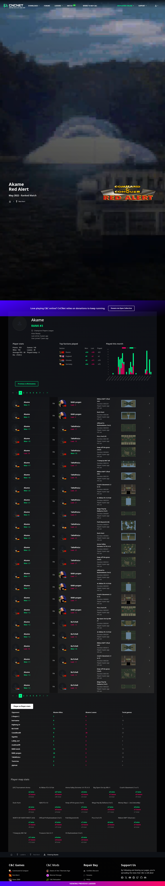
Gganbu (15, 737)
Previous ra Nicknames (27, 384)
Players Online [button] (125, 6)
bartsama (15, 720)
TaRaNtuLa (16, 757)
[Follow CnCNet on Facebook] (123, 877)
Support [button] (141, 6)
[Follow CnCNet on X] (127, 877)
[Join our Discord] (146, 877)
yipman (14, 765)
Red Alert (20, 201)
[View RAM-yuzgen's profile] (62, 403)
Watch (71, 6)
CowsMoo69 (16, 733)
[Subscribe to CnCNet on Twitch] (138, 877)
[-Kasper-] (15, 716)
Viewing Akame (50, 854)
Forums (47, 6)
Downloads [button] (33, 6)
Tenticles (15, 761)
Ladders (21, 854)
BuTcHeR (15, 729)
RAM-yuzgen (16, 753)
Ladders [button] (58, 6)
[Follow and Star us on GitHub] (142, 877)
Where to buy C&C (90, 6)
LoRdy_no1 (16, 741)
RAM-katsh (16, 749)
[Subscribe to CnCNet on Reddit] (134, 877)
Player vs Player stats (22, 706)
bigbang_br (16, 725)
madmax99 (16, 745)
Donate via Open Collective (121, 308)
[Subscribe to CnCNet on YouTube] (131, 877)
